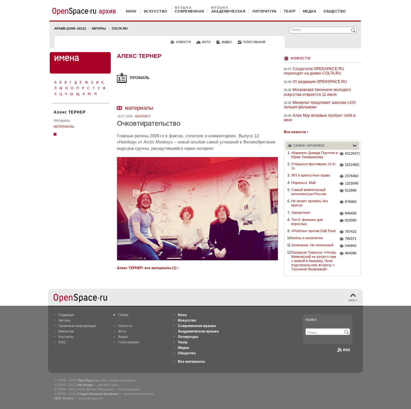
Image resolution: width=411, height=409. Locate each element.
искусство (156, 11)
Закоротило (300, 212)
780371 (350, 239)
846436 (350, 213)
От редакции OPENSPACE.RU (320, 81)
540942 (350, 246)
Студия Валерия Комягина (97, 393)
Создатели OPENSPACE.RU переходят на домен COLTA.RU (314, 71)
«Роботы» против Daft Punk (313, 231)
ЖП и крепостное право (310, 175)
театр (290, 11)
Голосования (128, 342)
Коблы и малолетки (307, 238)
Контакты (66, 337)
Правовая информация (77, 326)
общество (334, 11)
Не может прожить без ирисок (309, 203)
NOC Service (64, 398)
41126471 (352, 153)
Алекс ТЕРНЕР (70, 112)
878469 (350, 202)
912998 (350, 190)
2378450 (351, 176)
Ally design (85, 384)
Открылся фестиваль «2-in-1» (314, 166)
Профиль (62, 121)
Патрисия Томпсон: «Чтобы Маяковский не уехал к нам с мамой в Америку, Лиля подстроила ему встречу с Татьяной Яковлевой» (313, 260)
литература (264, 11)
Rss (346, 350)
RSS (62, 342)
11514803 (352, 165)
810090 (350, 220)
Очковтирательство (148, 123)
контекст (143, 116)
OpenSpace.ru (88, 380)
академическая (228, 11)
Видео (123, 337)
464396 (350, 253)
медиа (309, 11)
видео (227, 42)
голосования (254, 42)
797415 (350, 231)
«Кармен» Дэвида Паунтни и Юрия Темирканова (314, 155)
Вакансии (66, 331)
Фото (122, 331)
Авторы (99, 28)
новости (183, 42)
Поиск (311, 320)
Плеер (123, 315)
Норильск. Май (303, 183)
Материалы (64, 126)
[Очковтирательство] (197, 261)
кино (131, 11)
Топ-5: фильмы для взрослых (307, 222)
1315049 (351, 183)
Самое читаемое (309, 145)
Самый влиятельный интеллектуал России (308, 192)
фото (206, 42)
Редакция (66, 315)
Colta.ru (119, 28)
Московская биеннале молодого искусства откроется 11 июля (317, 91)
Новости (300, 57)
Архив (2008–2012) (70, 28)
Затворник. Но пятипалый (312, 245)
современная (189, 11)
